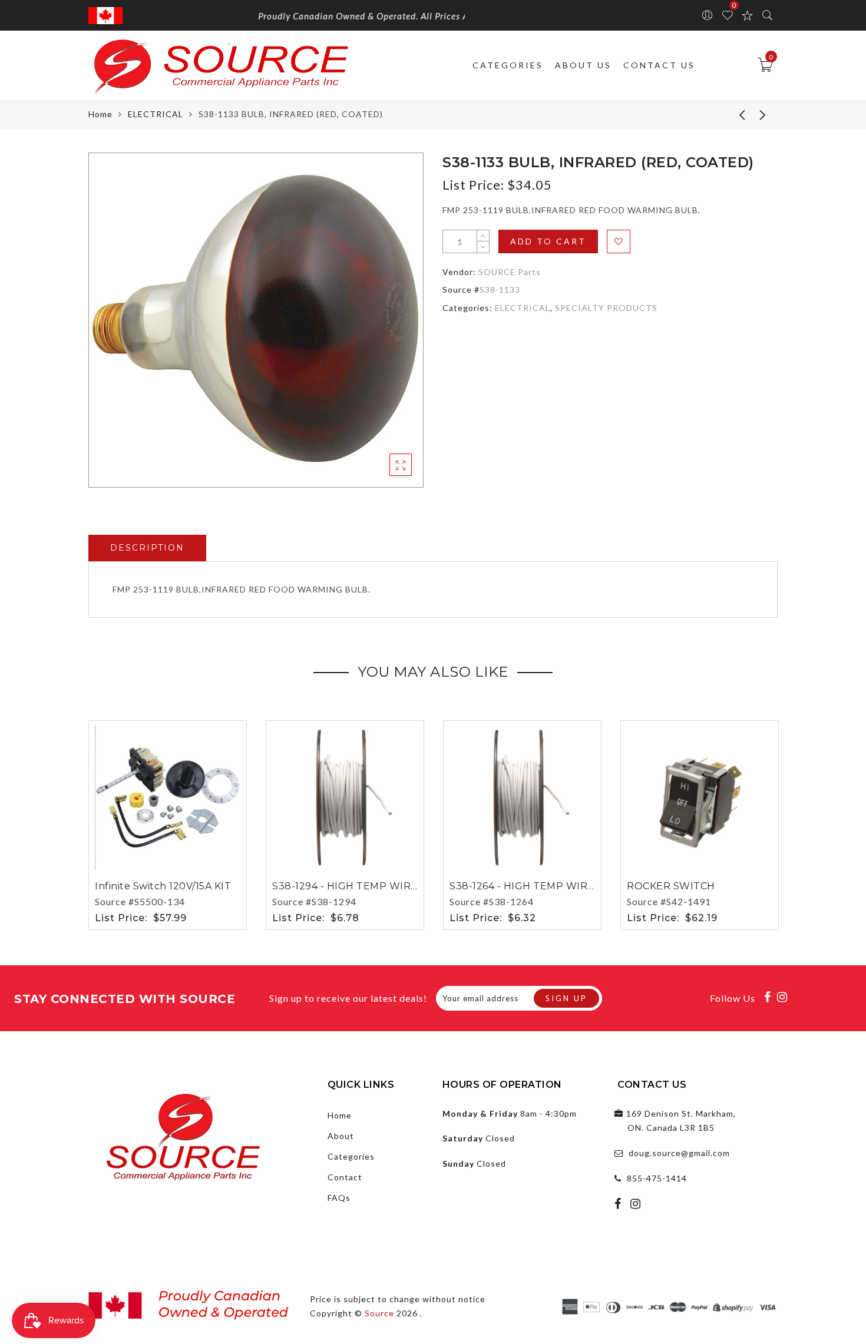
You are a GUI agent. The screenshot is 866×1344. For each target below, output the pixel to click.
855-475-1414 (657, 1178)
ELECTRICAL (155, 114)
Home (100, 114)
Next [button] (770, 822)
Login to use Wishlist (618, 241)
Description (147, 547)
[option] (256, 320)
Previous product (733, 114)
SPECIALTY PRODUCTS (606, 308)
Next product (763, 114)
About (341, 1136)
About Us (583, 65)
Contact (345, 1177)
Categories (507, 65)
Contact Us (659, 65)
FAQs (339, 1198)
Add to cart (548, 241)
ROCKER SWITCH (671, 886)
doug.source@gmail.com (679, 1153)
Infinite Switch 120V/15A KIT (163, 886)
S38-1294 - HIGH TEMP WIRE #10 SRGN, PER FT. (393, 886)
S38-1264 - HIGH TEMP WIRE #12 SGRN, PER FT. (569, 886)
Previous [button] (80, 823)
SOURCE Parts (509, 272)
